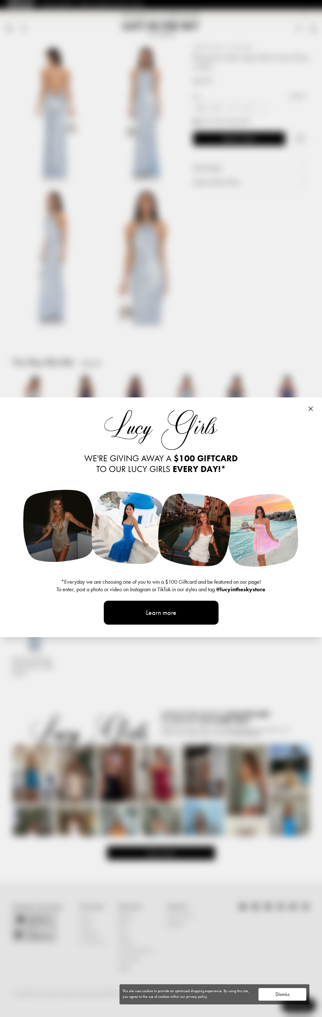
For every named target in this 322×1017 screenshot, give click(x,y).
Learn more (161, 612)
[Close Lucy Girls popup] (310, 409)
